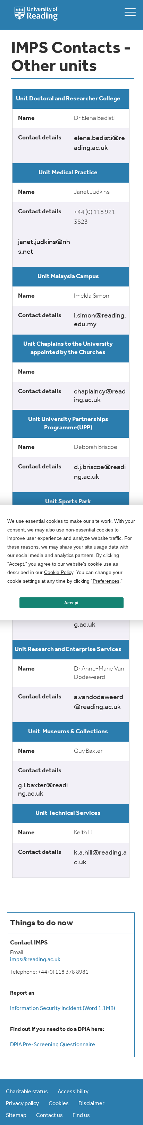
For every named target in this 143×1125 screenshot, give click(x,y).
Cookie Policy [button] (58, 572)
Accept (71, 602)
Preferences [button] (106, 581)
